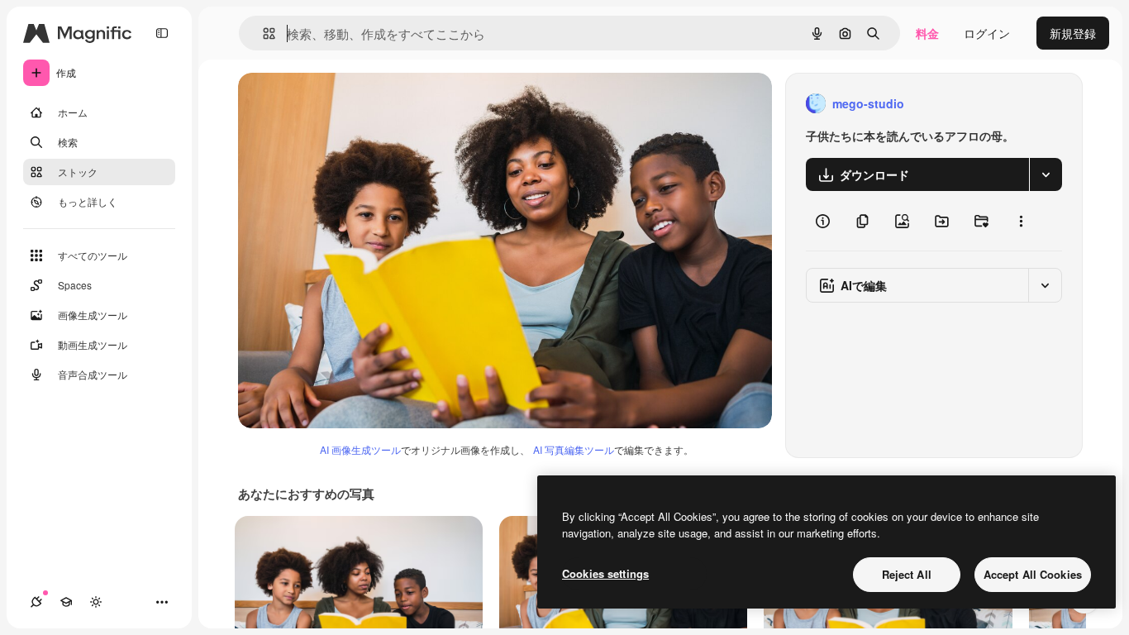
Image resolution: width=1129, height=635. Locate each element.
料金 (927, 33)
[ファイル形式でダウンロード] (1045, 174)
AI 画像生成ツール (360, 449)
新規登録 (1073, 33)
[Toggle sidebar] (162, 33)
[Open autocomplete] (262, 33)
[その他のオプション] (1020, 220)
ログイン (987, 33)
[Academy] (66, 602)
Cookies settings (605, 573)
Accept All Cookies (1033, 574)
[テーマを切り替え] (96, 602)
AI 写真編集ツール (573, 449)
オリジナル (352, 103)
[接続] (36, 602)
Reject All (906, 574)
